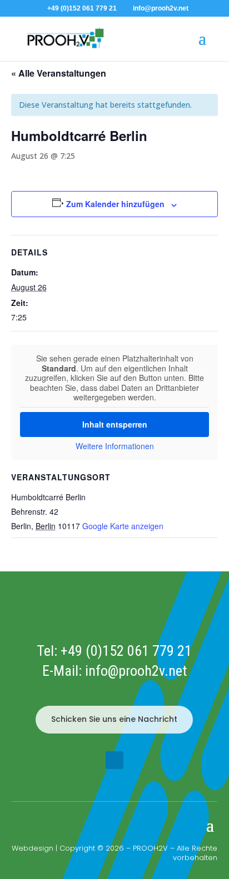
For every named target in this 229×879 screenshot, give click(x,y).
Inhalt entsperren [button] (114, 424)
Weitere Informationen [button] (115, 446)
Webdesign (32, 848)
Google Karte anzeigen (122, 525)
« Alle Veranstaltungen (58, 73)
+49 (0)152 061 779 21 (126, 650)
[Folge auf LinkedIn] (114, 760)
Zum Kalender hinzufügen (115, 203)
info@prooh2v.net (136, 670)
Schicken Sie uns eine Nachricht (114, 719)
